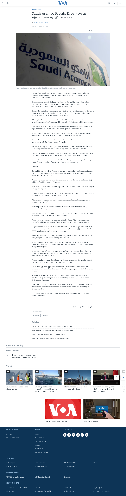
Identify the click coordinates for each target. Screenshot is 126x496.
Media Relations (69, 491)
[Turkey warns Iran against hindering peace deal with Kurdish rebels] (106, 377)
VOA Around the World (43, 491)
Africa (37, 434)
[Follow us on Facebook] (65, 435)
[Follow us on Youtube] (73, 435)
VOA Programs (11, 463)
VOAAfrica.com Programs (15, 477)
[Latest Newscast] (120, 3)
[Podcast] (86, 435)
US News (9, 434)
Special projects (11, 466)
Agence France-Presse (41, 22)
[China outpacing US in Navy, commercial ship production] (77, 377)
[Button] (91, 31)
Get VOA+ (38, 487)
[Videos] (115, 3)
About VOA (10, 491)
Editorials (67, 477)
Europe (37, 445)
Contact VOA (68, 487)
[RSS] (82, 435)
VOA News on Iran (41, 466)
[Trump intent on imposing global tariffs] (19, 377)
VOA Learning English (42, 477)
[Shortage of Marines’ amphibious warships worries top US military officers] (48, 377)
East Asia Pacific (40, 441)
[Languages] (109, 3)
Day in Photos (40, 463)
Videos (95, 463)
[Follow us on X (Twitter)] (69, 435)
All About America (12, 438)
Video (9, 366)
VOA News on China (70, 463)
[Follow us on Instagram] (78, 435)
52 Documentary (69, 466)
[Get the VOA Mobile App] (63, 409)
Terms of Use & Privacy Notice (16, 487)
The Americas (39, 438)
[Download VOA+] (101, 409)
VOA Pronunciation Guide (101, 491)
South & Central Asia (42, 452)
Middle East (36, 9)
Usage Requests (98, 487)
